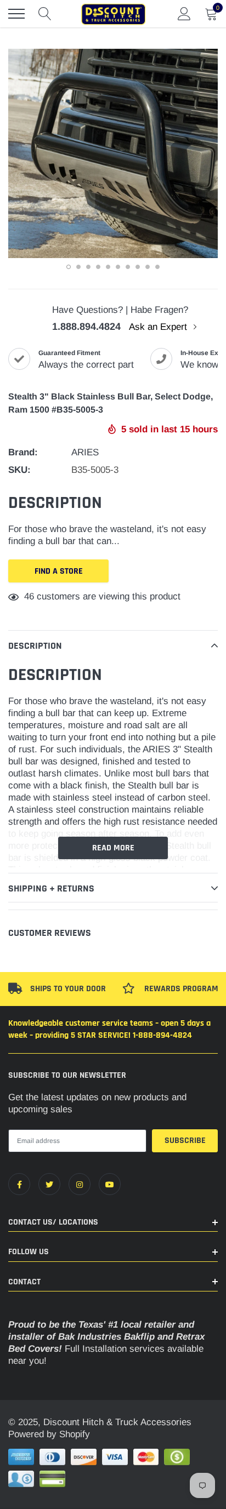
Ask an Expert (159, 327)
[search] (45, 13)
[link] (19, 1184)
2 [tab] (78, 267)
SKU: (19, 470)
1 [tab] (68, 267)
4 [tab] (98, 267)
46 (29, 596)
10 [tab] (157, 267)
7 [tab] (128, 267)
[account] (184, 13)
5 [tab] (108, 267)
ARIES (85, 452)
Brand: (23, 452)
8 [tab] (137, 267)
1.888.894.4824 (86, 326)
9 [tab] (147, 267)
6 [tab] (118, 267)
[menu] (16, 13)
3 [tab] (88, 267)
